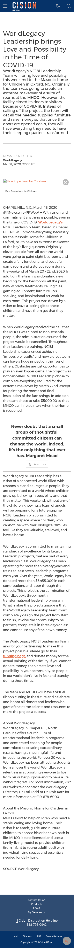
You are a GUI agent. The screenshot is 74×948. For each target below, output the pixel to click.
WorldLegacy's (50, 222)
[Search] (69, 6)
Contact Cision (36, 900)
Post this (40, 464)
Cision (42, 942)
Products (36, 904)
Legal (15, 936)
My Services (35, 912)
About (36, 908)
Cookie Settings (54, 936)
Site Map (27, 936)
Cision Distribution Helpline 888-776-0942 (38, 923)
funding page (14, 656)
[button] (37, 181)
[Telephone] (58, 6)
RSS (39, 936)
